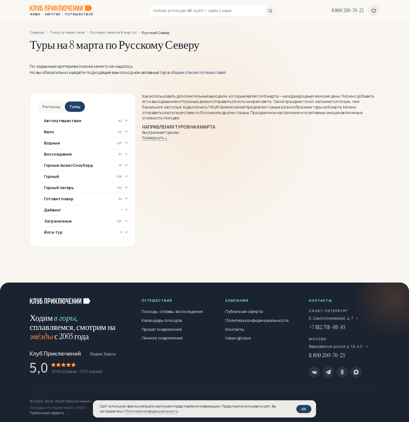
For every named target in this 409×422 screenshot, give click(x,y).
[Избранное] (373, 10)
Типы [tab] (74, 107)
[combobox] (209, 10)
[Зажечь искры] (395, 296)
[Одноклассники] (342, 372)
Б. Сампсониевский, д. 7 (331, 318)
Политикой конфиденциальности (151, 411)
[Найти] (270, 11)
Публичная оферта (244, 311)
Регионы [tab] (51, 107)
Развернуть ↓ (154, 137)
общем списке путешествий (197, 72)
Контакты (234, 329)
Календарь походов (162, 320)
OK (303, 408)
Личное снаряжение (162, 338)
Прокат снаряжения (162, 329)
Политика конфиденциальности (257, 320)
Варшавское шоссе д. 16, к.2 (336, 346)
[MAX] (356, 372)
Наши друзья (238, 338)
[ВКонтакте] (314, 372)
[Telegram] (328, 372)
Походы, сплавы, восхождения (172, 311)
